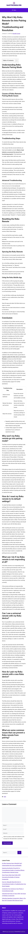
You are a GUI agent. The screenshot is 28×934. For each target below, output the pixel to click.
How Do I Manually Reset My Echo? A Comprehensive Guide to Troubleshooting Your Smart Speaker (14, 884)
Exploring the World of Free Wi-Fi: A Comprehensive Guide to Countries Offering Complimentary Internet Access (13, 870)
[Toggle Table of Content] (15, 60)
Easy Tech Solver (10, 931)
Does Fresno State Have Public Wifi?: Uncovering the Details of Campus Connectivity (11, 877)
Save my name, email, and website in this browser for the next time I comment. (14, 837)
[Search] (19, 852)
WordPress (22, 931)
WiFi (5, 796)
